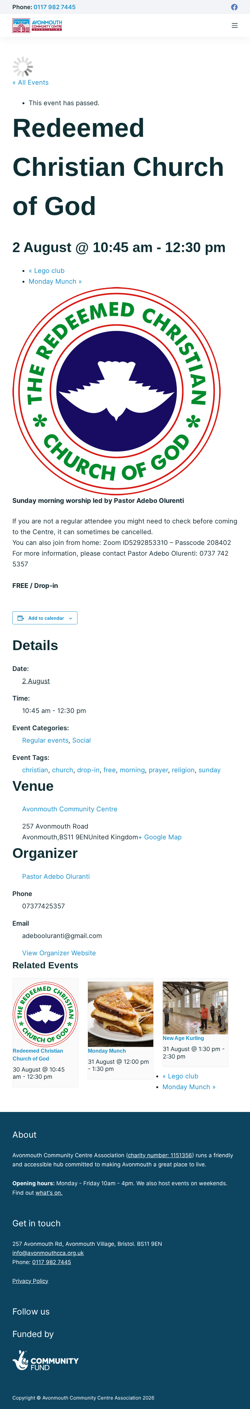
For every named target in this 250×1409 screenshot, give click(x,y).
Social (81, 740)
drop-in (88, 770)
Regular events (45, 740)
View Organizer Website (59, 953)
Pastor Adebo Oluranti (56, 876)
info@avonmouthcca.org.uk (48, 1253)
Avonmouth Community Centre (70, 809)
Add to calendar (46, 618)
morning (132, 770)
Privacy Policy (30, 1281)
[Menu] (235, 25)
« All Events (30, 82)
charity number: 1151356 (160, 1155)
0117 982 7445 (55, 7)
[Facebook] (234, 7)
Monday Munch (55, 281)
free (110, 770)
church (62, 770)
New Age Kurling (183, 1038)
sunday (210, 770)
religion (183, 770)
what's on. (48, 1192)
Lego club (46, 271)
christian (35, 770)
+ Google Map (160, 837)
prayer (158, 770)
